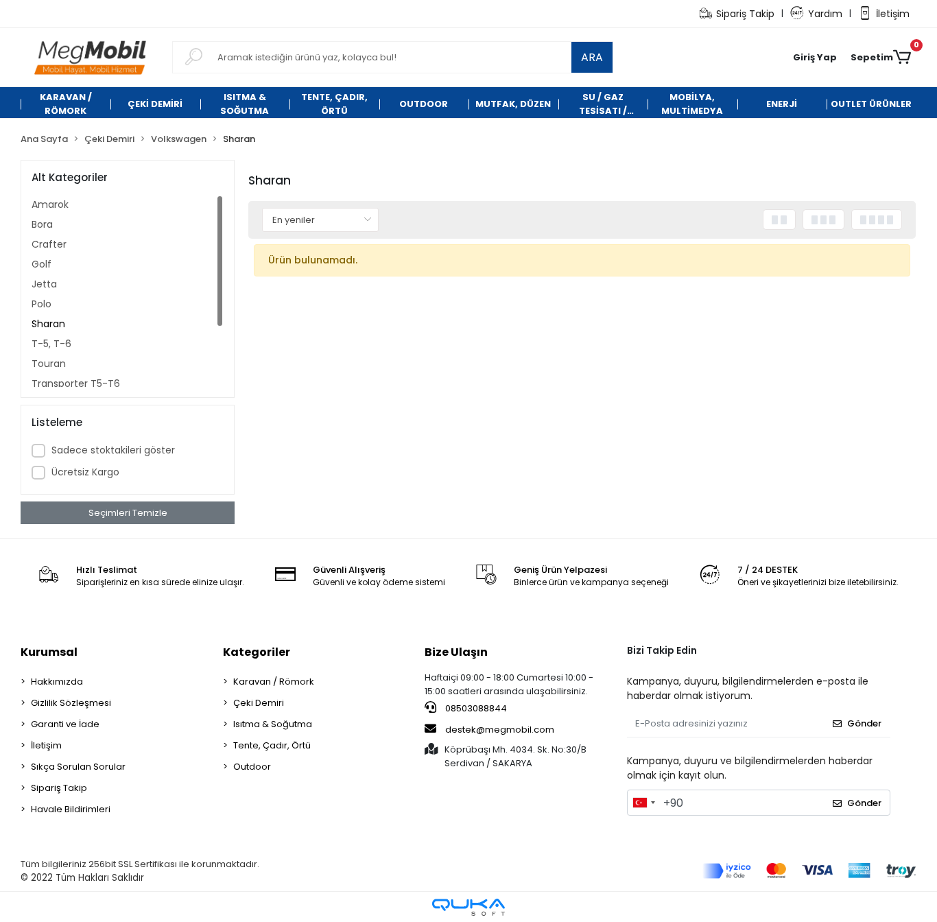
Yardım (825, 14)
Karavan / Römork (273, 681)
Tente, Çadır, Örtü (272, 745)
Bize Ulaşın (456, 652)
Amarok (50, 204)
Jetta (44, 284)
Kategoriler (256, 652)
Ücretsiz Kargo (85, 472)
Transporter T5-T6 (76, 383)
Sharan (48, 324)
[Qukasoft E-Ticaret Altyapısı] (468, 907)
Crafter (49, 244)
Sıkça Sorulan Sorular (78, 766)
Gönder (864, 723)
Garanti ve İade (65, 724)
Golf (41, 264)
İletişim (893, 14)
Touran (49, 363)
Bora (42, 224)
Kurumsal (49, 652)
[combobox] (643, 802)
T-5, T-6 (51, 344)
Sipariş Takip (745, 14)
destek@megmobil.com (499, 729)
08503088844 (475, 708)
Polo (41, 304)
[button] (815, 57)
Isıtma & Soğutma (272, 724)
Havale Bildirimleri (70, 809)
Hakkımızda (57, 681)
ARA (592, 57)
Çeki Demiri (258, 702)
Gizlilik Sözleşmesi (71, 702)
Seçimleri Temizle (127, 512)
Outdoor (252, 766)
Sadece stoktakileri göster (113, 450)
